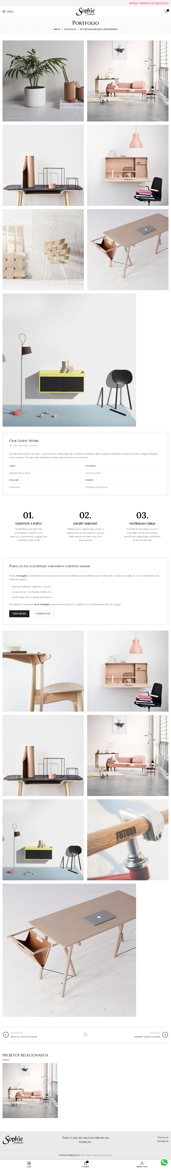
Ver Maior (55, 1065)
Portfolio (70, 29)
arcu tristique (42, 604)
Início (57, 29)
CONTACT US (43, 613)
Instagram (162, 1141)
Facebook (163, 1137)
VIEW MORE (19, 613)
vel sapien (21, 575)
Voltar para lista (85, 1034)
